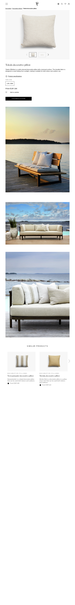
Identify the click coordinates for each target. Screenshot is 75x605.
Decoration (8, 8)
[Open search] (62, 4)
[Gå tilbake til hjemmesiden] (37, 4)
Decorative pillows (17, 8)
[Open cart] (69, 4)
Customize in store (18, 98)
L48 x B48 (10, 83)
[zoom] (37, 32)
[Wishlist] (65, 4)
